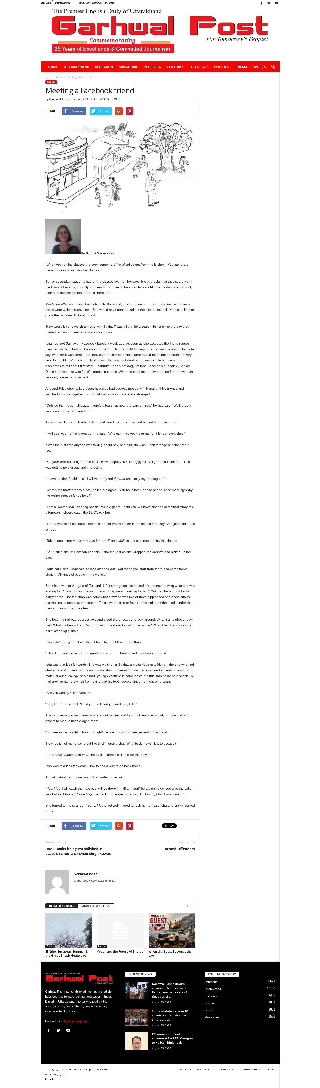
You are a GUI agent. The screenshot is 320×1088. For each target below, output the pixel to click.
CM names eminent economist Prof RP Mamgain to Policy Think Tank (173, 1038)
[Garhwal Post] (160, 34)
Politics (221, 67)
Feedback (227, 1069)
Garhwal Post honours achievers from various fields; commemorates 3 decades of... (169, 990)
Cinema (240, 67)
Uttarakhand (76, 67)
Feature (210, 1003)
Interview (153, 67)
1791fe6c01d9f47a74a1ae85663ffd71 (95, 880)
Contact (270, 1069)
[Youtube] (276, 3)
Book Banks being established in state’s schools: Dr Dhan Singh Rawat (78, 851)
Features (175, 67)
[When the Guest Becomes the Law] (172, 930)
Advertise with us (249, 1069)
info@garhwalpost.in (75, 1021)
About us (185, 1069)
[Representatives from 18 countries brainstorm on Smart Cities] (136, 1017)
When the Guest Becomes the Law (170, 953)
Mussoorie (128, 67)
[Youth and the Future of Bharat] (120, 930)
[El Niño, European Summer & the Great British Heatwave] (68, 930)
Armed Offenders (180, 848)
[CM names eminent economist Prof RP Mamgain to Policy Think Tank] (136, 1041)
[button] (273, 67)
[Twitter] (269, 3)
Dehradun (104, 67)
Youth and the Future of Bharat (120, 951)
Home (53, 67)
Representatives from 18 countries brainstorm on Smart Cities (170, 1015)
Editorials (198, 67)
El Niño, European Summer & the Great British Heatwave (66, 953)
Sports (259, 67)
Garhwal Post (58, 99)
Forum (51, 82)
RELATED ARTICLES (61, 905)
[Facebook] (261, 3)
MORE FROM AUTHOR (96, 905)
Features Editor (206, 1069)
